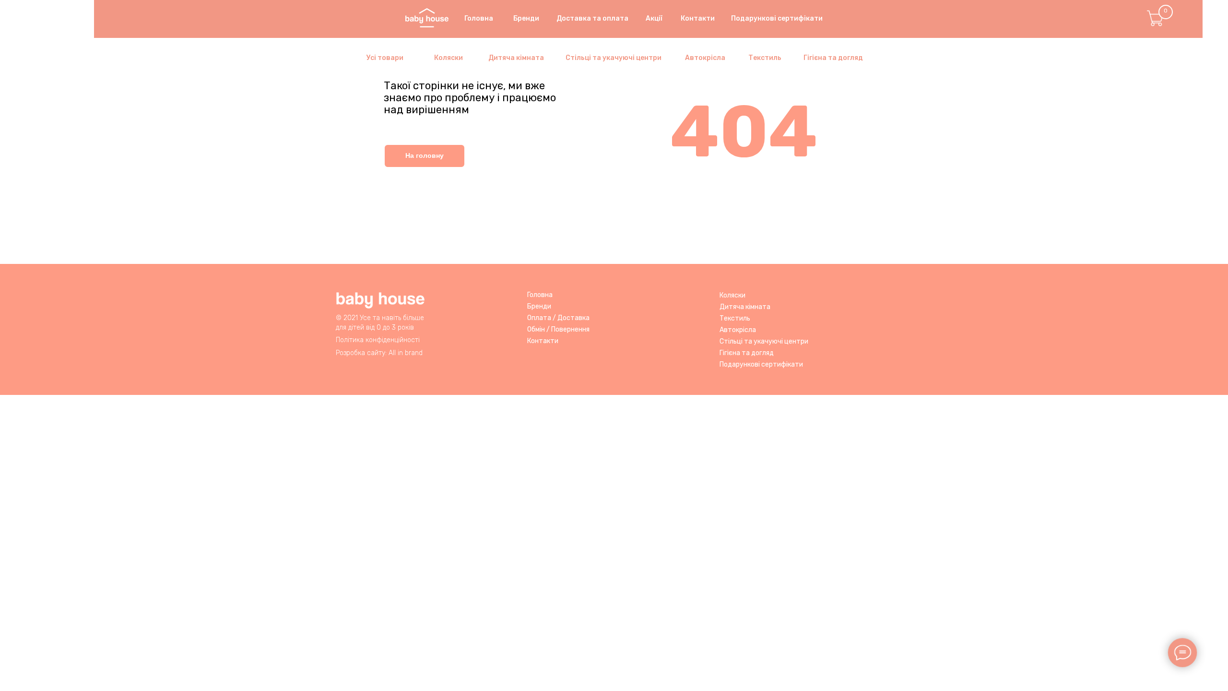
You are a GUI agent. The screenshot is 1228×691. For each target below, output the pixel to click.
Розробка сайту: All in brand (379, 353)
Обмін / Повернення (558, 329)
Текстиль (735, 318)
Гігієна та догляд (747, 353)
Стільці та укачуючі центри (764, 341)
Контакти (542, 341)
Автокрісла (738, 330)
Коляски (732, 295)
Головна (540, 295)
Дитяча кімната (745, 307)
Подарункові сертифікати (761, 364)
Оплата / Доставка (558, 318)
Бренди (539, 306)
